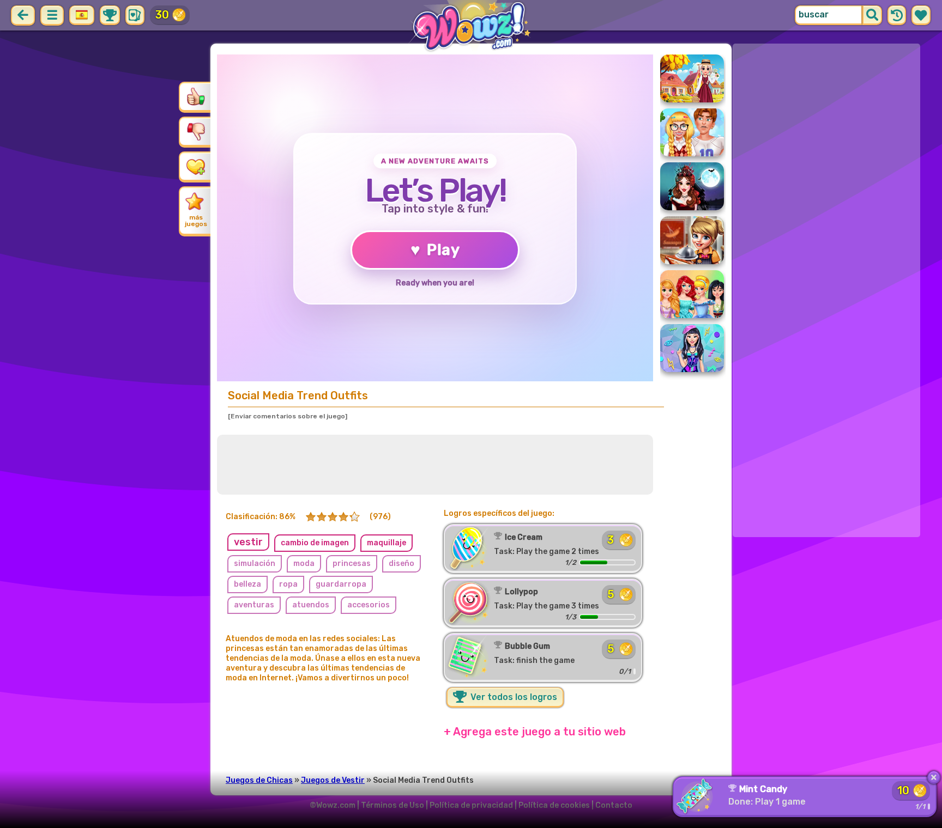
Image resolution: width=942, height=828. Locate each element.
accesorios (368, 605)
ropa (288, 584)
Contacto (613, 805)
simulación (254, 563)
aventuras (254, 605)
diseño (401, 563)
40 (162, 14)
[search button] (872, 15)
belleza (247, 584)
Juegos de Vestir (333, 780)
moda (304, 563)
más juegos (196, 221)
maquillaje (386, 542)
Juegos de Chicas (259, 780)
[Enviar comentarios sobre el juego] (287, 416)
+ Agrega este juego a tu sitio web (535, 731)
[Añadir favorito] (196, 166)
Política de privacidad (471, 805)
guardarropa (341, 584)
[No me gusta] (196, 131)
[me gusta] (196, 96)
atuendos (310, 605)
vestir (248, 542)
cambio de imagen (315, 542)
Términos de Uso (392, 805)
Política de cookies (554, 805)
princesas (352, 563)
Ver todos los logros (512, 697)
